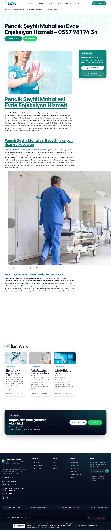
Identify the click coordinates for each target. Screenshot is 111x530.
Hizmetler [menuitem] (41, 3)
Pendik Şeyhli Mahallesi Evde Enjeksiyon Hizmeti (36, 102)
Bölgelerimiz (15, 9)
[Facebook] (3, 498)
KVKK (73, 477)
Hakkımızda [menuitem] (67, 3)
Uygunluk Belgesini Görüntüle (89, 525)
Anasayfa (7, 9)
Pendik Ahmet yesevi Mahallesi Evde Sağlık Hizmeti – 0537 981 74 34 (40, 371)
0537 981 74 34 (92, 68)
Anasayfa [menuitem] (32, 3)
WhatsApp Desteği (11, 481)
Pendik (54, 465)
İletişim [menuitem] (76, 3)
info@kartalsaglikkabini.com (14, 485)
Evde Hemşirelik (37, 465)
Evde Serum (35, 462)
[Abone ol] (107, 471)
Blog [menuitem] (59, 3)
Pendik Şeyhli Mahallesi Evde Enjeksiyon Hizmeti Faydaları (39, 142)
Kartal (53, 462)
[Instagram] (7, 498)
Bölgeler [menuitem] (51, 3)
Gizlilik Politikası (76, 474)
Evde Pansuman (37, 468)
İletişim (73, 471)
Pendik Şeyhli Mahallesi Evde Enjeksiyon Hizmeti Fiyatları (34, 274)
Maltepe (54, 468)
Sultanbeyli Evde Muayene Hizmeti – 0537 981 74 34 (64, 371)
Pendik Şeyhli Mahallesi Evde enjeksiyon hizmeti (22, 150)
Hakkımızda (74, 462)
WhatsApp (92, 73)
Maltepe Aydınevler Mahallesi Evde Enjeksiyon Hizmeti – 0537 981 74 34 (13, 372)
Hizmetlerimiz (75, 465)
